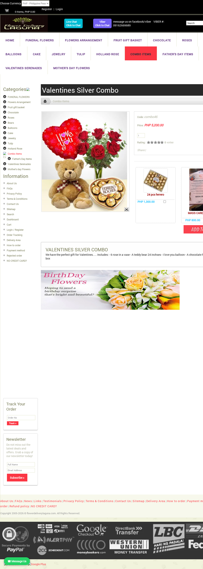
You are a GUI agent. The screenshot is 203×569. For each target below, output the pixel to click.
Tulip (81, 54)
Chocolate (162, 40)
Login (59, 9)
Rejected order (14, 255)
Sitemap (11, 209)
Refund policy (19, 506)
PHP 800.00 (192, 220)
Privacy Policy (14, 193)
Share (141, 150)
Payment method (16, 250)
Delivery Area (14, 240)
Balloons (14, 54)
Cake (37, 54)
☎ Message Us (17, 561)
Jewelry (58, 54)
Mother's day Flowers (71, 68)
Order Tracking (14, 234)
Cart (9, 224)
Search (10, 214)
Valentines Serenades (24, 68)
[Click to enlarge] (156, 180)
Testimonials (52, 501)
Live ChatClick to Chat (73, 23)
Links (37, 501)
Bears (11, 122)
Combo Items (140, 54)
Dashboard (13, 219)
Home (10, 40)
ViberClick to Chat (102, 23)
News (28, 501)
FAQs (9, 188)
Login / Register (15, 229)
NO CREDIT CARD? (17, 260)
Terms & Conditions (17, 198)
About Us (12, 183)
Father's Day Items (178, 54)
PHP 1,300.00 (146, 201)
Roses (187, 40)
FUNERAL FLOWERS (40, 40)
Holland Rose (107, 54)
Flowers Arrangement (83, 40)
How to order (14, 245)
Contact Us (13, 203)
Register (47, 9)
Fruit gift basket (128, 40)
